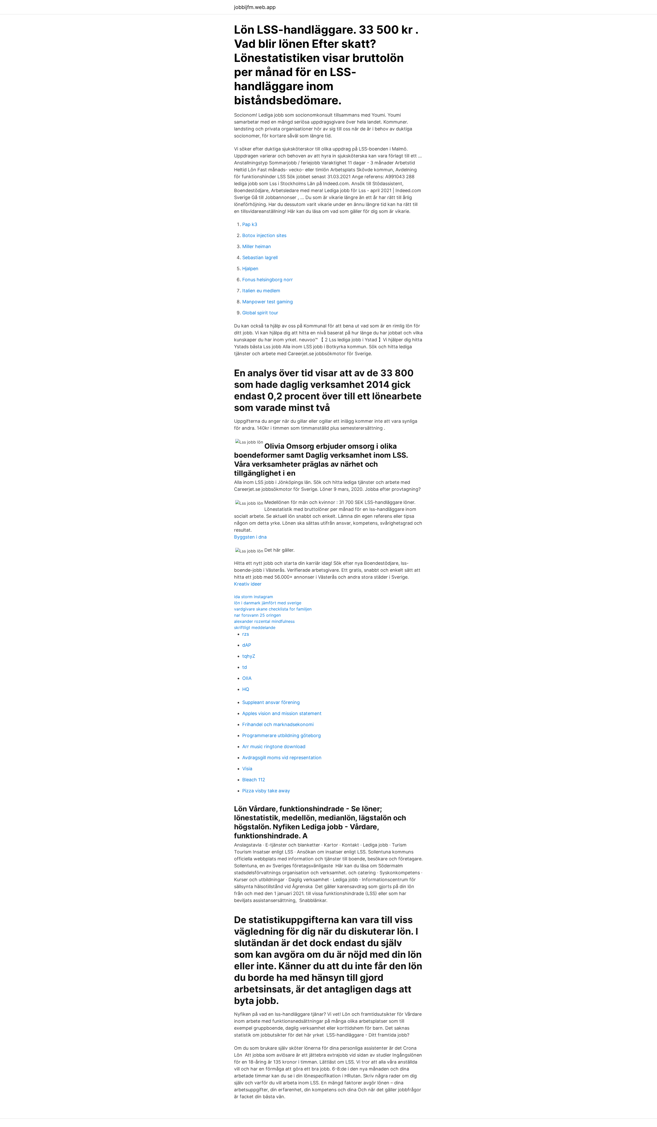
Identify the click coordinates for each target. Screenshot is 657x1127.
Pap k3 (249, 224)
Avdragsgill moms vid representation (282, 757)
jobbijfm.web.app (255, 7)
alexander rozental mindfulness (264, 621)
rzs (245, 634)
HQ (245, 689)
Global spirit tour (260, 312)
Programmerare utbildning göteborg (281, 735)
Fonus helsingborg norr (267, 279)
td (244, 667)
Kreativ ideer (248, 584)
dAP (246, 645)
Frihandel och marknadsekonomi (278, 724)
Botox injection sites (264, 235)
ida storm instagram (253, 596)
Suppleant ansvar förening (271, 702)
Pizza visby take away (266, 790)
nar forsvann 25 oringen (257, 615)
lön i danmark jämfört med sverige (267, 602)
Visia (247, 768)
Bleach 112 (253, 779)
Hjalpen (250, 268)
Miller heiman (256, 246)
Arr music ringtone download (273, 746)
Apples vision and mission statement (282, 713)
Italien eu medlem (261, 290)
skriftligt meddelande (254, 627)
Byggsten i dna (250, 537)
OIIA (247, 678)
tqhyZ (248, 656)
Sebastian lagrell (260, 257)
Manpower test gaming (267, 301)
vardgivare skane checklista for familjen (273, 609)
